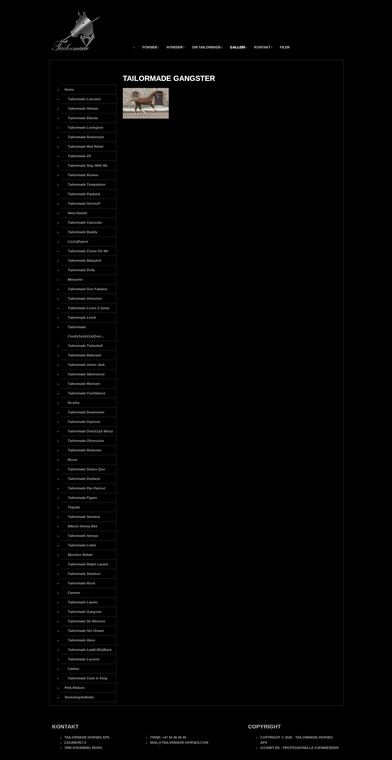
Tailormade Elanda (83, 118)
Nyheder (175, 47)
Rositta (73, 403)
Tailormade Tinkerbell (85, 346)
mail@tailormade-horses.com (179, 742)
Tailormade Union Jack (86, 365)
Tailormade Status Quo (86, 469)
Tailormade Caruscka (85, 222)
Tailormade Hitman (83, 108)
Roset (72, 460)
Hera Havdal (77, 213)
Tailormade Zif (79, 156)
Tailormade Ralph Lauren (88, 564)
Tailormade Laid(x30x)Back (89, 650)
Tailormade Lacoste (84, 659)
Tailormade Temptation (86, 184)
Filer (285, 47)
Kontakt (262, 47)
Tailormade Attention (85, 298)
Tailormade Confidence (86, 393)
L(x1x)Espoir (78, 241)
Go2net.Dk (270, 748)
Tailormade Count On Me (88, 251)
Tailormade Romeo (83, 175)
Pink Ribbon (75, 688)
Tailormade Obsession (86, 441)
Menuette (75, 279)
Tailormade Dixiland (84, 479)
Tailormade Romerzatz (86, 137)
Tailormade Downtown (86, 412)
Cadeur (73, 669)
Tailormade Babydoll (84, 260)
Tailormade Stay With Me (87, 165)
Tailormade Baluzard (84, 355)
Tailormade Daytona (84, 422)
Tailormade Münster (84, 384)
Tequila (74, 507)
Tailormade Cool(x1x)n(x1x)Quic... (86, 331)
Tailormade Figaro (82, 498)
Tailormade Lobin (82, 545)
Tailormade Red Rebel (85, 146)
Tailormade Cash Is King (87, 678)
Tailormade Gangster (85, 612)
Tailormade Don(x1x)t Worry (90, 431)
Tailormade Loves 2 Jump (88, 308)
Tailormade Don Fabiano (87, 289)
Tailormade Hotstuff (84, 203)
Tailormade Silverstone (86, 374)
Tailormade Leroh (82, 317)
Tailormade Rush (81, 583)
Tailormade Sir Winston (86, 621)
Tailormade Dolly (81, 270)
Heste (69, 89)
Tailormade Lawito (83, 602)
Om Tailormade (206, 47)
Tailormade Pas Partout (86, 488)
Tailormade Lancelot (84, 99)
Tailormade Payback (84, 194)
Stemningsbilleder (79, 697)
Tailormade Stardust (84, 574)
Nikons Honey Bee (82, 526)
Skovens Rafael (80, 555)
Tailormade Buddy (82, 232)
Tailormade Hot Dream (86, 631)
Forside (149, 47)
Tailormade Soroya (83, 536)
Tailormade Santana (84, 517)
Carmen (74, 593)
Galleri (237, 47)
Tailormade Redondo (85, 450)
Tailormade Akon (81, 640)
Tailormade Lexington (85, 127)
